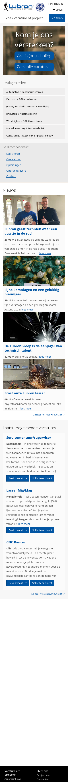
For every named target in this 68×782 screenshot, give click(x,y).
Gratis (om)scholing (34, 55)
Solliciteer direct (42, 478)
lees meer (45, 253)
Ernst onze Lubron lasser (25, 393)
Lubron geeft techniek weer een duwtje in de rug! (31, 231)
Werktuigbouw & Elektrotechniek (24, 121)
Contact (11, 176)
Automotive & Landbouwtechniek (24, 92)
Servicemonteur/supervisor (28, 437)
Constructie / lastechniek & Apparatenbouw (29, 135)
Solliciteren (13, 153)
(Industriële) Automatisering (21, 113)
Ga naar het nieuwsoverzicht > (49, 414)
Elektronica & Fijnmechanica (21, 99)
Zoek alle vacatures (34, 66)
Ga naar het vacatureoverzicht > (48, 593)
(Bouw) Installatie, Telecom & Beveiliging (27, 106)
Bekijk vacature (18, 478)
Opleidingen (13, 165)
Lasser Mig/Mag (19, 490)
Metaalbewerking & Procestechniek (25, 128)
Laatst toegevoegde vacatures (29, 427)
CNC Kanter (15, 542)
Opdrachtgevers (16, 170)
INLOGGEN (56, 4)
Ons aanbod (13, 159)
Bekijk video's (43, 775)
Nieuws (9, 190)
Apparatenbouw (13, 778)
